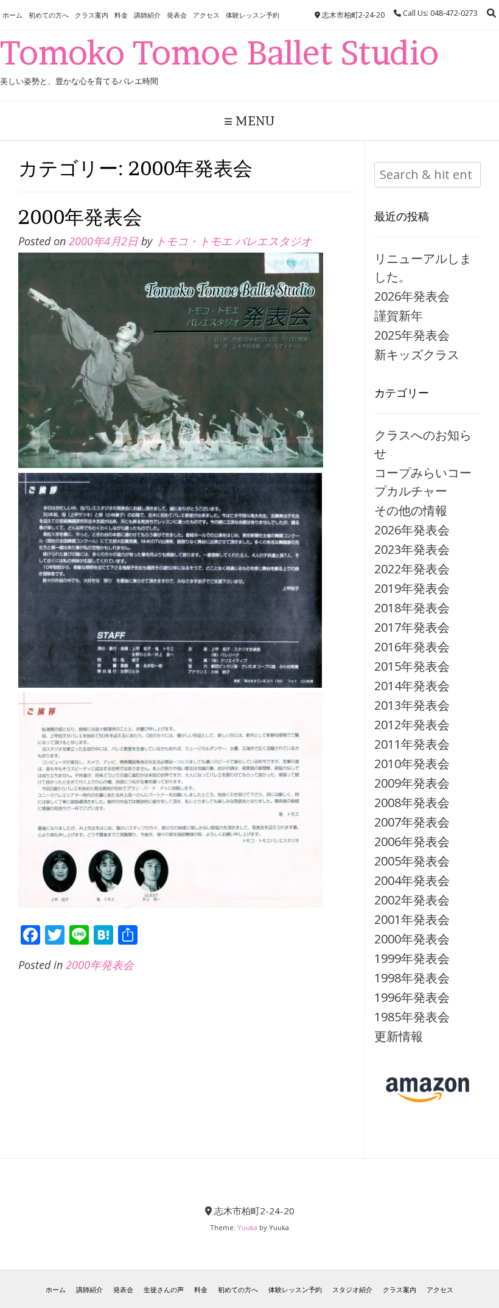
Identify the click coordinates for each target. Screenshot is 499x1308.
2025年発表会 (412, 335)
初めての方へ (49, 14)
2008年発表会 (412, 802)
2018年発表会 (412, 608)
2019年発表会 (412, 588)
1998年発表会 (412, 978)
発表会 (177, 14)
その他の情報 (410, 510)
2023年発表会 (412, 549)
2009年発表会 (412, 783)
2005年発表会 (412, 861)
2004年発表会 (412, 880)
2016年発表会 (412, 646)
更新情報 (398, 1036)
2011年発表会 (412, 744)
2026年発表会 (412, 296)
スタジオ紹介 (352, 1289)
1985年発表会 (412, 1017)
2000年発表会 (80, 217)
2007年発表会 (412, 822)
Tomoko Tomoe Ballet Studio (219, 53)
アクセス (206, 14)
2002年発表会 (412, 900)
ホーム (12, 14)
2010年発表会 (412, 763)
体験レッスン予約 (252, 14)
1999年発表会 (412, 958)
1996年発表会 (412, 997)
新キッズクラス (416, 354)
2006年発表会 (412, 841)
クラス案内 (91, 14)
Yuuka (247, 1227)
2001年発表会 (412, 919)
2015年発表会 (412, 666)
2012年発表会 (412, 724)
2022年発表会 (412, 569)
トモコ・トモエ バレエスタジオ (233, 241)
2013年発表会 (412, 705)
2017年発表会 (412, 627)
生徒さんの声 (164, 1289)
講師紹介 (147, 14)
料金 (121, 14)
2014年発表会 (412, 685)
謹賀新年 (398, 315)
